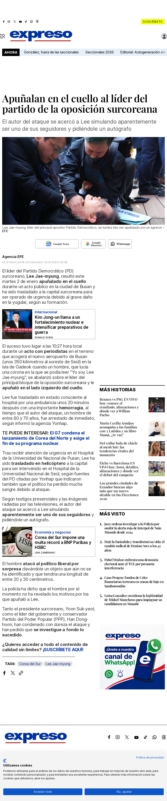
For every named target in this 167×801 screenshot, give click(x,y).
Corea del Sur (30, 664)
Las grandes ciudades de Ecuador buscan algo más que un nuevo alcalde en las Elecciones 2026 (119, 491)
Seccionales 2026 (99, 52)
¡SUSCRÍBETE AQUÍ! (63, 649)
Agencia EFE (13, 256)
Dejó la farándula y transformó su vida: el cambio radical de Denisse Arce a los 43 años (134, 545)
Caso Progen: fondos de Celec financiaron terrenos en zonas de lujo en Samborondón (134, 581)
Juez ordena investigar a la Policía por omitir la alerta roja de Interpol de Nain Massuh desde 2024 (132, 528)
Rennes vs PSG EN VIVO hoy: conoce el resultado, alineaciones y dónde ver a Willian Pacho (119, 407)
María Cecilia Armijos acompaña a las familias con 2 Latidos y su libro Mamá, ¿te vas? (118, 429)
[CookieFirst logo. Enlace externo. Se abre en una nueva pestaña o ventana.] (5, 761)
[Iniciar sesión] (164, 36)
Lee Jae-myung (58, 664)
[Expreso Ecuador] (36, 742)
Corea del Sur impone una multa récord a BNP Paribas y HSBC (63, 542)
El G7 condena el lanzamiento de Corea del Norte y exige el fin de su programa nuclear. (45, 438)
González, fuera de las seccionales (51, 52)
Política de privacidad (150, 757)
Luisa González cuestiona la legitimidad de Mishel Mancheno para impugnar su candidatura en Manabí (133, 599)
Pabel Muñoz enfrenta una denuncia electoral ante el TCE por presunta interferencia (131, 563)
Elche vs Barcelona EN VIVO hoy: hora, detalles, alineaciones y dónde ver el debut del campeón (119, 469)
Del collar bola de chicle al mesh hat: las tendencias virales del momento (119, 449)
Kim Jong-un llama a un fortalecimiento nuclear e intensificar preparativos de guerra (61, 325)
